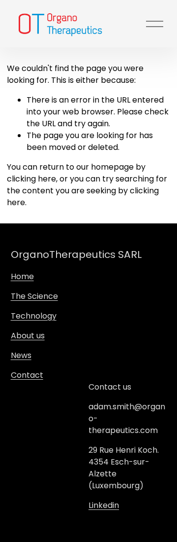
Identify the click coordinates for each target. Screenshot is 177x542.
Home (22, 276)
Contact (27, 375)
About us (28, 335)
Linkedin (103, 505)
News (21, 355)
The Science (34, 296)
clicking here (31, 178)
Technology (34, 316)
